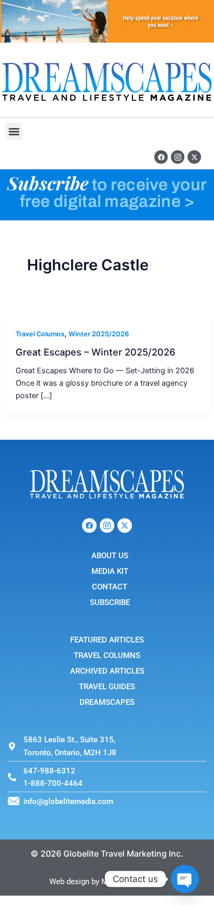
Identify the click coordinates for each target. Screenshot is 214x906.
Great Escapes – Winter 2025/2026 (96, 352)
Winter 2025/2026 (99, 334)
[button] (13, 131)
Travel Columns (40, 334)
